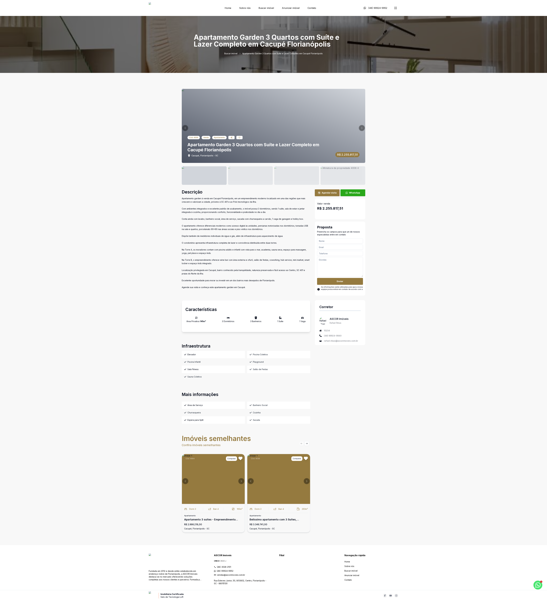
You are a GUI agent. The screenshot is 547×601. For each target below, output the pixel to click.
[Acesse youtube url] (391, 596)
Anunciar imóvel (291, 8)
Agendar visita (329, 193)
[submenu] (395, 8)
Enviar (340, 281)
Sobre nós (245, 8)
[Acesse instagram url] (396, 596)
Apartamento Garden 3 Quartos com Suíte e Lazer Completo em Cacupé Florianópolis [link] (282, 53)
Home (228, 8)
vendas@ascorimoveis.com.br (231, 575)
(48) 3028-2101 (224, 567)
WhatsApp (354, 193)
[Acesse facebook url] (385, 596)
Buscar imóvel (266, 8)
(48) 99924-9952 (225, 571)
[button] (185, 128)
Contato (312, 8)
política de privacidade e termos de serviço (339, 291)
